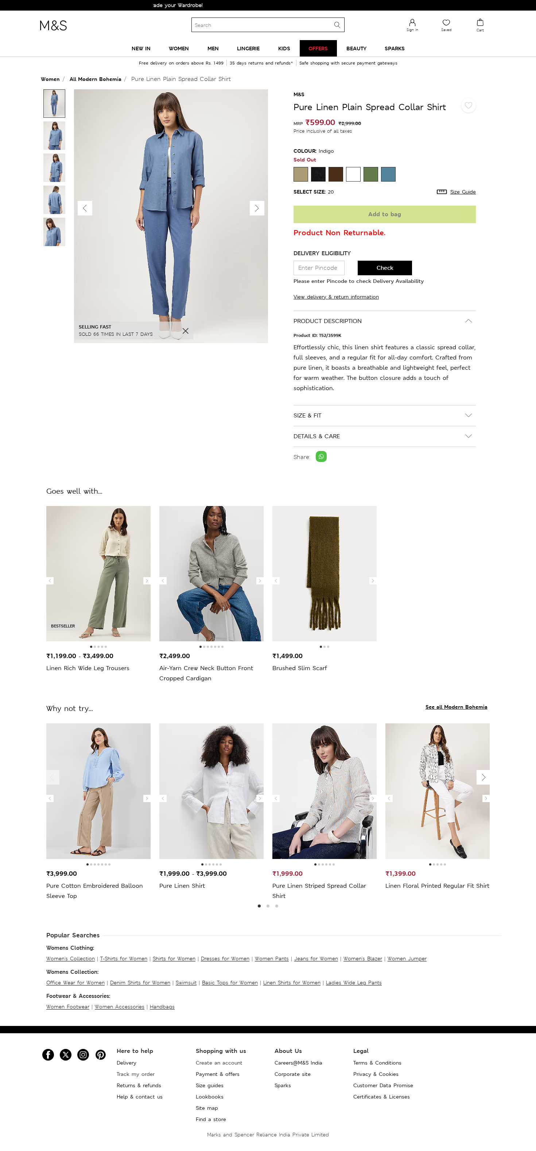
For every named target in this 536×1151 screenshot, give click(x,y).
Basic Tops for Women (230, 982)
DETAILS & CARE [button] (317, 436)
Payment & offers (218, 1074)
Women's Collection (70, 958)
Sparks (283, 1085)
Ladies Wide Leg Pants (354, 982)
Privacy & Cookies (376, 1074)
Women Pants (272, 958)
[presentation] (50, 580)
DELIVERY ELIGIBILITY (322, 253)
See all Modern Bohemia (457, 706)
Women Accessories (119, 1006)
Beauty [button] (356, 48)
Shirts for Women (174, 958)
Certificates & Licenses (381, 1096)
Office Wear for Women (75, 982)
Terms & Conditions (377, 1062)
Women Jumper (407, 958)
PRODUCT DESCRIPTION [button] (328, 321)
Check (385, 268)
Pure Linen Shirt (182, 886)
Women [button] (179, 48)
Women (50, 78)
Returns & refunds (139, 1085)
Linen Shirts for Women (292, 982)
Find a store (211, 1119)
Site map (207, 1108)
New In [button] (141, 48)
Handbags (162, 1006)
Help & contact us (140, 1096)
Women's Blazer (362, 958)
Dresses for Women (225, 958)
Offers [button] (318, 48)
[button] (257, 208)
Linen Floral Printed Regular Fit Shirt (437, 886)
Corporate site (293, 1074)
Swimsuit (186, 982)
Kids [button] (284, 48)
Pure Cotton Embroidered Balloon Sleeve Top (94, 891)
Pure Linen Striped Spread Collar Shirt (319, 891)
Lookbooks (210, 1096)
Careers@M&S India (298, 1062)
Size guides (210, 1085)
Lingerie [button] (248, 48)
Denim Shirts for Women (140, 982)
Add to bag (384, 214)
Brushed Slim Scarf (299, 668)
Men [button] (213, 48)
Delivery (126, 1062)
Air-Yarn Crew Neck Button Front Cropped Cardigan (206, 673)
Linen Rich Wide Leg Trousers (87, 668)
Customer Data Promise (383, 1085)
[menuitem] (141, 48)
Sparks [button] (395, 48)
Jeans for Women (316, 958)
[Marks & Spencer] (53, 32)
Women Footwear (67, 1006)
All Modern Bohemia (95, 78)
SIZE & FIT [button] (307, 415)
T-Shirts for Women (123, 958)
